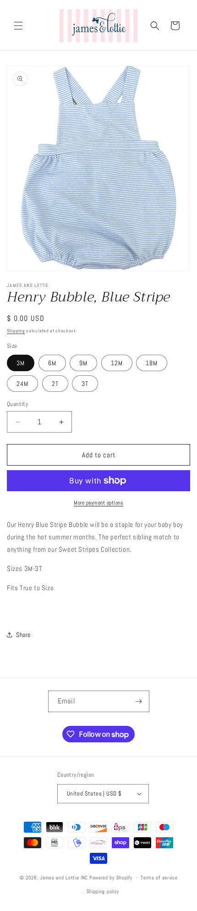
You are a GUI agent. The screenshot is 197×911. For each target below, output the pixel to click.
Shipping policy (103, 891)
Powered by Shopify (110, 877)
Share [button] (23, 635)
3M (20, 363)
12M (117, 363)
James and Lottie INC (64, 877)
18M (152, 363)
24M (22, 383)
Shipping (16, 331)
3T (85, 383)
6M (52, 363)
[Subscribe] (139, 701)
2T (55, 383)
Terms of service (159, 877)
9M (83, 363)
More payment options (98, 502)
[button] (18, 26)
